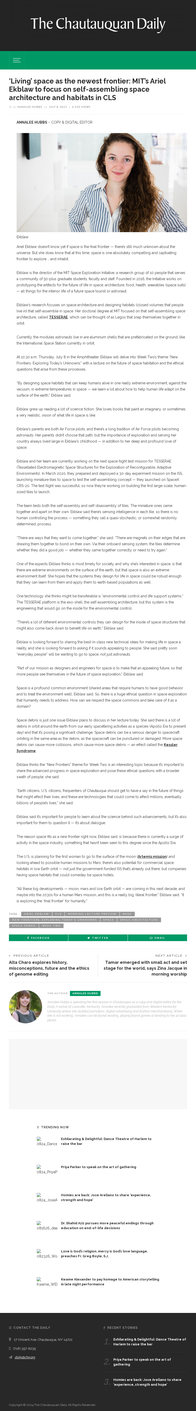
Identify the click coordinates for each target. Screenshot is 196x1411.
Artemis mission (152, 857)
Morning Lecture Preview (92, 913)
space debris (24, 925)
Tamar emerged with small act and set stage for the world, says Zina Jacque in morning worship (145, 968)
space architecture (139, 919)
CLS (58, 913)
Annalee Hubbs (29, 106)
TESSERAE (58, 317)
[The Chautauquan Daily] (98, 25)
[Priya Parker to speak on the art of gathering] (47, 1175)
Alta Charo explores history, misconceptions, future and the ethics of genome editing (49, 968)
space (108, 919)
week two (51, 925)
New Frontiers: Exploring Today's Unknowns (54, 919)
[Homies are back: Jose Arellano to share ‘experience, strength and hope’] (47, 1203)
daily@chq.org (25, 1357)
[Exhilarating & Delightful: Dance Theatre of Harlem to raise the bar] (47, 1147)
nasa (127, 913)
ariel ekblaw (36, 913)
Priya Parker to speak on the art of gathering (98, 1167)
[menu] (16, 60)
